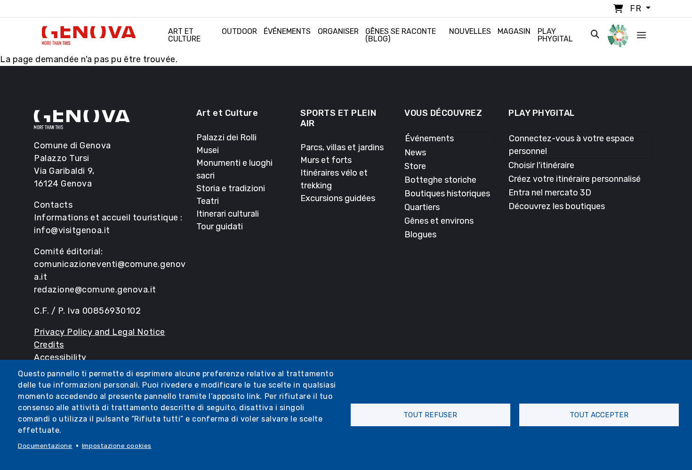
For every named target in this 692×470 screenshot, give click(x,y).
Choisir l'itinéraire (541, 165)
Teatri (207, 201)
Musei (207, 150)
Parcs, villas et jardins (342, 147)
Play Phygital (555, 35)
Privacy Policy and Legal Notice (99, 332)
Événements (287, 31)
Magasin (514, 31)
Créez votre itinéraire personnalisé (574, 179)
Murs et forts (326, 160)
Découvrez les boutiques (556, 206)
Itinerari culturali (227, 214)
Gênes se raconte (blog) (400, 35)
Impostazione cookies (117, 445)
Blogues (420, 234)
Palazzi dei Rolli (226, 137)
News (415, 152)
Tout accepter (599, 415)
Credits (49, 345)
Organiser (338, 31)
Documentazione (45, 445)
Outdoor (239, 31)
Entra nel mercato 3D (549, 192)
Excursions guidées (337, 198)
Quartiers (422, 207)
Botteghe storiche (440, 180)
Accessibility (60, 357)
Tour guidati (219, 226)
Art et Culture (184, 35)
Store (415, 166)
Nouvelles (470, 31)
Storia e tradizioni (230, 188)
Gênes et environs (439, 221)
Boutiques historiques (447, 193)
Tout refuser (430, 415)
